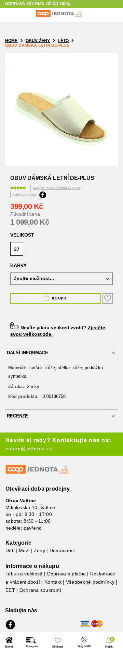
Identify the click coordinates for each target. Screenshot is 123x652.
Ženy (39, 550)
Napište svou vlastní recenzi (56, 188)
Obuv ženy (38, 41)
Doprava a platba (66, 573)
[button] (9, 642)
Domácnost (62, 550)
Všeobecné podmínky (90, 582)
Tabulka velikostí (24, 573)
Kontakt (53, 582)
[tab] (61, 352)
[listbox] (61, 249)
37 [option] (16, 249)
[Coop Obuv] (59, 13)
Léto (63, 41)
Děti (9, 550)
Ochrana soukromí (40, 590)
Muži (24, 550)
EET (10, 590)
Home (11, 41)
